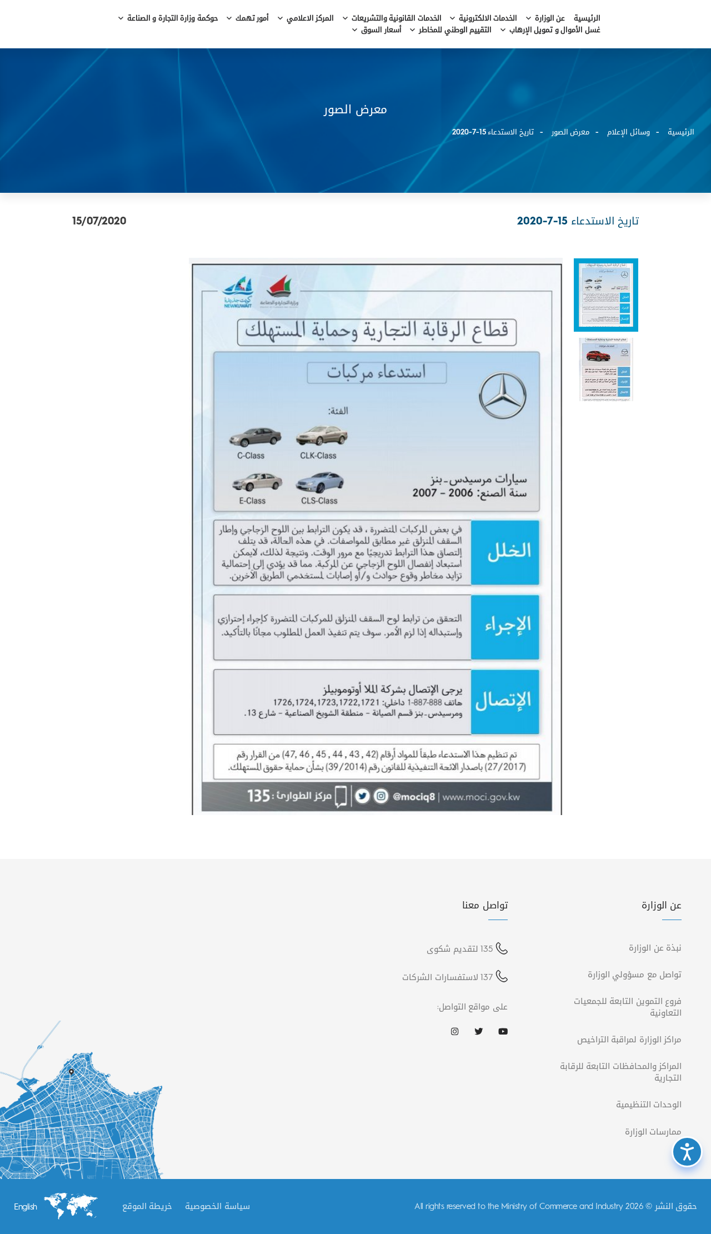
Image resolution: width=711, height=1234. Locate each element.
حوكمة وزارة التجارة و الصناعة (172, 18)
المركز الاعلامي (310, 18)
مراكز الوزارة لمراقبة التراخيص (629, 1039)
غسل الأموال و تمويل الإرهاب (554, 30)
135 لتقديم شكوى (460, 949)
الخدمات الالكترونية (488, 18)
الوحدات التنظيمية (649, 1104)
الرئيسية (587, 18)
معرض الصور (571, 132)
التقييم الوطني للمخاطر (455, 30)
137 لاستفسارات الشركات (447, 977)
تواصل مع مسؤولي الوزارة (635, 974)
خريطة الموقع (147, 1206)
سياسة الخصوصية (217, 1206)
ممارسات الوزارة (653, 1131)
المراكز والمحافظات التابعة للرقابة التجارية (621, 1072)
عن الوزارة (550, 18)
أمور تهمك (252, 18)
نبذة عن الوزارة (655, 948)
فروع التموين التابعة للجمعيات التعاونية (628, 1007)
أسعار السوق (381, 30)
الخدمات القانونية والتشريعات (397, 18)
